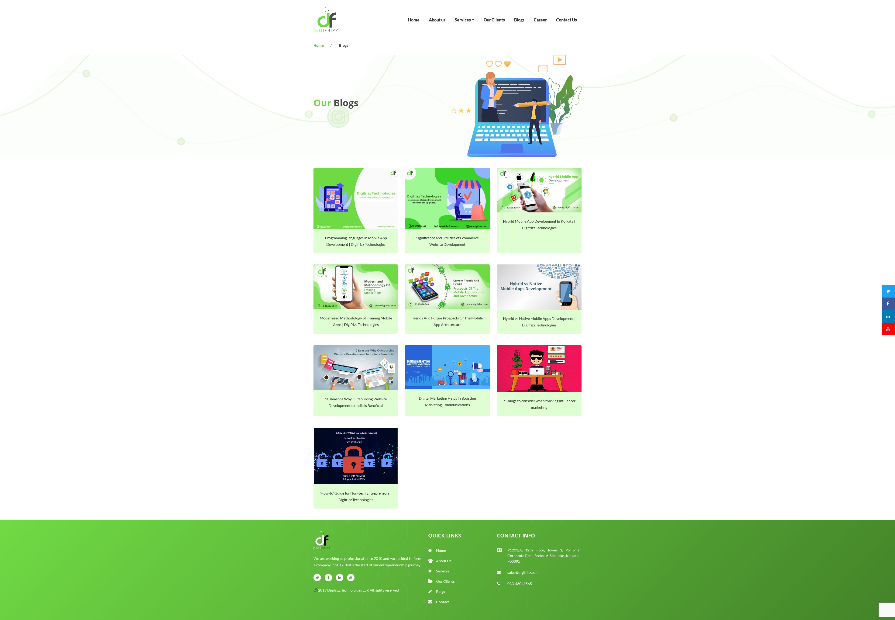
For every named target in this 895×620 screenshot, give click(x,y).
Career (540, 19)
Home (414, 19)
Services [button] (463, 19)
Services (442, 571)
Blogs (519, 19)
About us (437, 19)
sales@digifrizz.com (522, 572)
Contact (442, 601)
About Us (443, 560)
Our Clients (494, 19)
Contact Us (566, 19)
